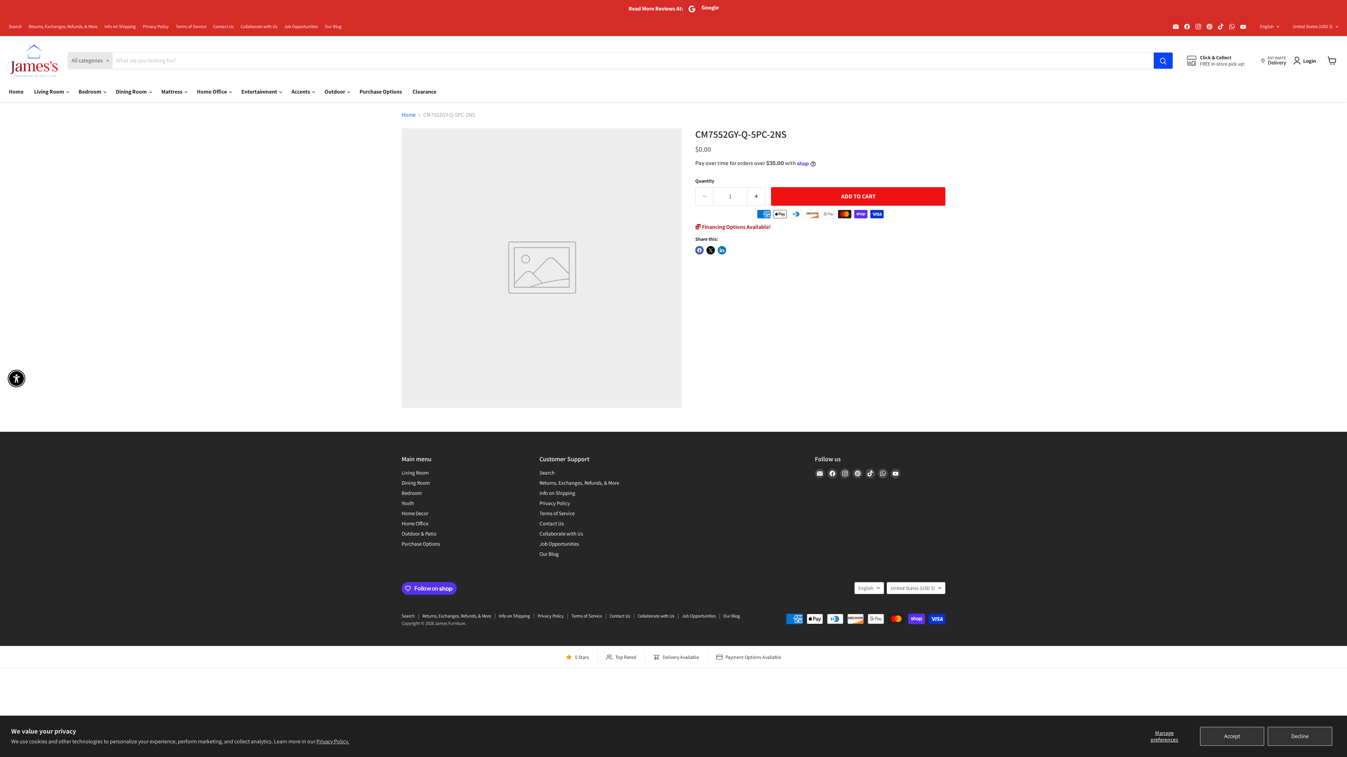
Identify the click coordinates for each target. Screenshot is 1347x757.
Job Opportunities (301, 26)
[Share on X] (710, 250)
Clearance (424, 91)
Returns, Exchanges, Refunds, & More (63, 26)
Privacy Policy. (332, 741)
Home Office (212, 91)
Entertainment (259, 91)
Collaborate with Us (259, 26)
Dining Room (132, 91)
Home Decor (415, 513)
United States (1313, 26)
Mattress (172, 91)
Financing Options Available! (736, 227)
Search (15, 26)
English (1267, 26)
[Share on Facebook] (699, 250)
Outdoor (335, 91)
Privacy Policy (156, 26)
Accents (301, 91)
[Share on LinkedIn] (722, 250)
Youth (408, 503)
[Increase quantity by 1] (756, 196)
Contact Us (223, 26)
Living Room (49, 91)
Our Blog (333, 26)
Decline (1300, 736)
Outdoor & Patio (419, 533)
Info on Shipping (120, 26)
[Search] (1163, 61)
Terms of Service (191, 26)
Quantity (704, 181)
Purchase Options (381, 91)
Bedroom (90, 91)
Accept (1232, 736)
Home (16, 91)
